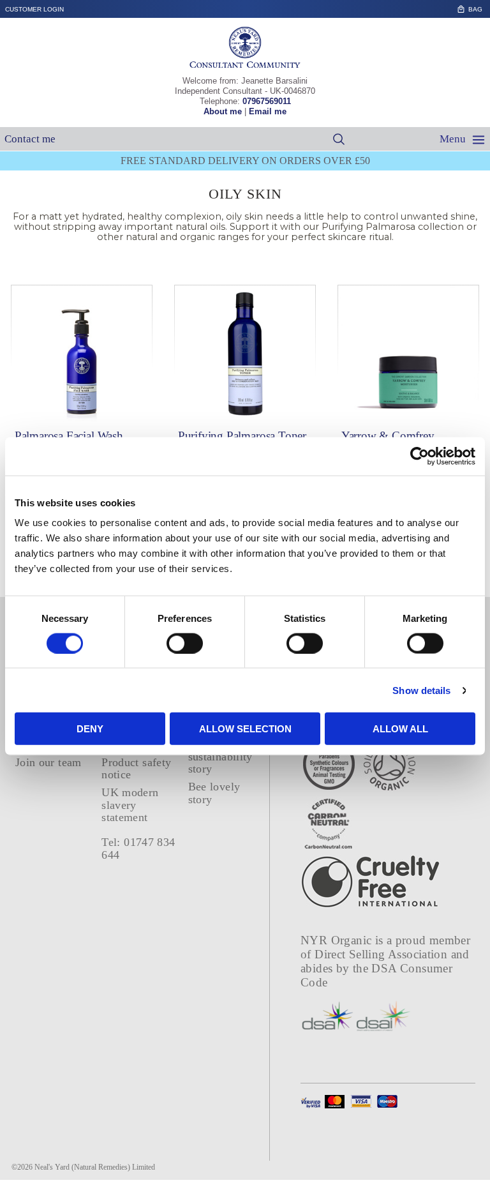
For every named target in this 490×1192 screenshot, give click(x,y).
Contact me (30, 139)
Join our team (48, 762)
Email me (267, 111)
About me (223, 111)
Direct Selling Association (382, 954)
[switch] (185, 643)
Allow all (400, 728)
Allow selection (245, 728)
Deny (90, 728)
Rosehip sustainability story (220, 757)
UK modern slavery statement (129, 805)
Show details (421, 689)
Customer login (34, 9)
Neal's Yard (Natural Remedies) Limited (94, 1167)
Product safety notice (136, 768)
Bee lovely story (214, 792)
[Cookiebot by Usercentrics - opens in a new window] (419, 455)
